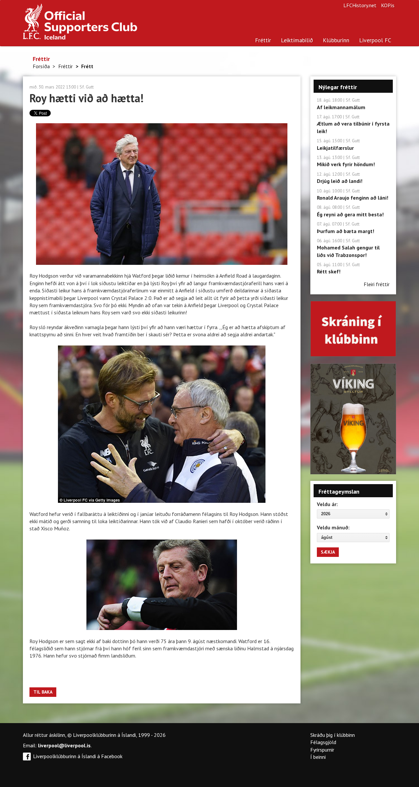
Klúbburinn (336, 40)
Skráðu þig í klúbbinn (332, 735)
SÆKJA (328, 552)
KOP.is (387, 5)
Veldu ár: (327, 504)
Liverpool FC (375, 40)
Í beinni (318, 757)
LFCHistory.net (359, 5)
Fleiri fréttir (377, 284)
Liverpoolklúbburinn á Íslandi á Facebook (77, 756)
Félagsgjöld (323, 742)
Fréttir (263, 40)
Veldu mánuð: (333, 527)
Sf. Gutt (87, 87)
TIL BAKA (42, 692)
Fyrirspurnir (322, 749)
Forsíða (41, 66)
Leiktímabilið (297, 40)
